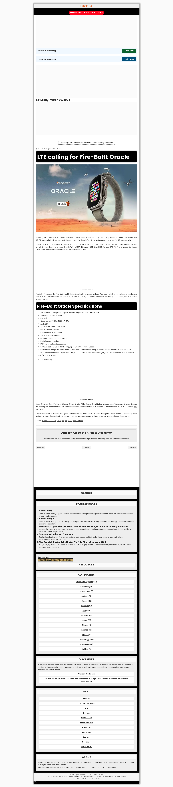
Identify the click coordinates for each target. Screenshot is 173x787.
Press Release (86, 722)
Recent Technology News (126, 413)
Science (84, 630)
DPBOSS (96, 776)
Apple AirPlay (45, 511)
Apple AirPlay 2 (46, 518)
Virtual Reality (85, 644)
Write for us (86, 718)
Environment (85, 591)
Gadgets (52, 421)
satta (68, 767)
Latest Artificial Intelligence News (101, 413)
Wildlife (85, 649)
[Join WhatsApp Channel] (36, 782)
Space (85, 634)
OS (66, 421)
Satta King (84, 776)
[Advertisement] (86, 31)
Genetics (85, 606)
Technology (78, 421)
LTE (63, 421)
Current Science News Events (76, 416)
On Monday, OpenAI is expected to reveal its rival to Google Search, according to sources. (83, 526)
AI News (86, 698)
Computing (85, 586)
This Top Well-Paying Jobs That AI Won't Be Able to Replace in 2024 (72, 542)
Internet (84, 615)
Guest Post (86, 727)
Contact (86, 737)
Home (87, 447)
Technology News (86, 703)
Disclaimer (86, 742)
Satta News (44, 413)
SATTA (70, 421)
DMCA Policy (86, 747)
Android (45, 421)
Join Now (129, 50)
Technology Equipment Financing (56, 534)
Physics (85, 625)
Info (59, 421)
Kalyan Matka (109, 776)
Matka (119, 776)
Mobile (84, 620)
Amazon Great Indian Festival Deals (86, 13)
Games (84, 601)
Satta (60, 776)
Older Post (132, 447)
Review (86, 713)
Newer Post (40, 447)
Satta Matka (74, 776)
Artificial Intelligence (84, 582)
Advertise (86, 732)
